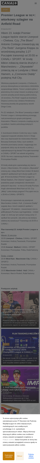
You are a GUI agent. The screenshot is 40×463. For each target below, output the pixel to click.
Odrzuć (19, 456)
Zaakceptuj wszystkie (9, 456)
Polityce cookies (8, 439)
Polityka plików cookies (31, 456)
